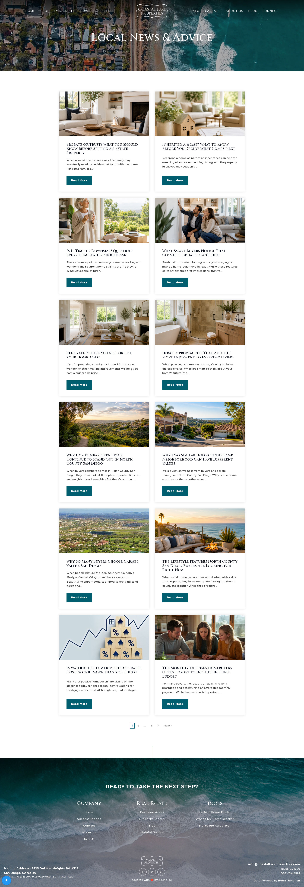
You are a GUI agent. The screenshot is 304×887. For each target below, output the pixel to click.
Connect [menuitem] (271, 11)
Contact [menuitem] (89, 825)
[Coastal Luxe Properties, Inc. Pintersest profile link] (152, 872)
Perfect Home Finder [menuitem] (214, 812)
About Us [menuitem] (234, 11)
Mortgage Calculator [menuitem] (215, 825)
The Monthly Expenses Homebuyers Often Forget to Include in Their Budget (197, 672)
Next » (168, 725)
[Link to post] (104, 114)
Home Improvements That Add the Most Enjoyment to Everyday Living (198, 355)
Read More (79, 180)
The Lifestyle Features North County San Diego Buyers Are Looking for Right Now (200, 565)
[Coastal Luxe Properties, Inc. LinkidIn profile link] (161, 872)
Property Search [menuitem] (56, 11)
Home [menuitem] (30, 11)
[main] (152, 374)
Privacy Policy (66, 877)
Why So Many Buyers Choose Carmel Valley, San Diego (102, 563)
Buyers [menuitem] (86, 11)
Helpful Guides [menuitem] (152, 832)
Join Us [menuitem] (89, 839)
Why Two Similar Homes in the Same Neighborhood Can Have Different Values (197, 459)
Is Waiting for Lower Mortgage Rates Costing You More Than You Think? (103, 670)
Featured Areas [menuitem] (204, 11)
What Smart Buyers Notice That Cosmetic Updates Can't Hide (194, 253)
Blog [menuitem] (252, 11)
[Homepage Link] (152, 10)
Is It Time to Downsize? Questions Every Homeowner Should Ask (99, 253)
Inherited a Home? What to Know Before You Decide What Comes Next (198, 146)
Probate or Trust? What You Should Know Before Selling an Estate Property (102, 148)
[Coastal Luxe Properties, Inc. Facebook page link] (143, 872)
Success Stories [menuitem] (89, 819)
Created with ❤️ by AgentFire (152, 879)
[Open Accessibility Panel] (6, 880)
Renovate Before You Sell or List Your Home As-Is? (99, 355)
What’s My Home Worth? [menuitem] (215, 819)
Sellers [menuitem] (105, 11)
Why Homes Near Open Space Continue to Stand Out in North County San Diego (99, 459)
